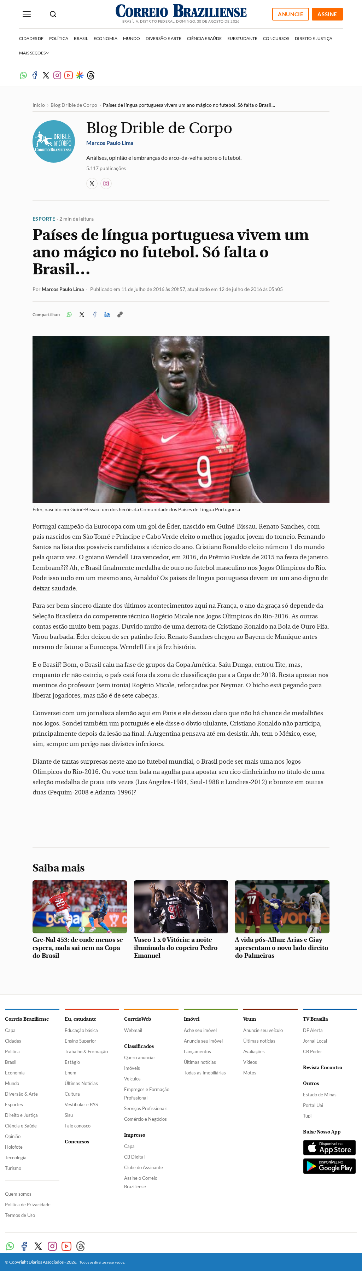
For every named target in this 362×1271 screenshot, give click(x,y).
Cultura (72, 1094)
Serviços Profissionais (146, 1108)
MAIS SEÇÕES (32, 53)
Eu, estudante (80, 1019)
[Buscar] (53, 14)
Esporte (44, 219)
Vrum (249, 1019)
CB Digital (134, 1157)
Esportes (14, 1104)
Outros (311, 1083)
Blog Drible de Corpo (74, 105)
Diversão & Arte (21, 1094)
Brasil (81, 38)
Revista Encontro (322, 1068)
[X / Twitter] (92, 183)
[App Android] (329, 1166)
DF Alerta (313, 1030)
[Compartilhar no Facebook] (94, 315)
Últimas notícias (200, 1062)
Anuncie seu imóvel (203, 1041)
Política (58, 38)
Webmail (133, 1030)
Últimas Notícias (81, 1083)
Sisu (69, 1115)
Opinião (13, 1136)
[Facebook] (34, 75)
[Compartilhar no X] (82, 315)
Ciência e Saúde (204, 38)
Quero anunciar (139, 1057)
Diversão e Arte (163, 38)
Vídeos (250, 1062)
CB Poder (312, 1051)
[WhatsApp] (23, 75)
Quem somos (18, 1194)
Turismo (13, 1168)
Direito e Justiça (313, 38)
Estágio (72, 1062)
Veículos (132, 1078)
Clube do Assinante (143, 1167)
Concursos (276, 38)
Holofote (14, 1147)
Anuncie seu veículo (263, 1030)
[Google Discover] (80, 75)
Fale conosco (77, 1126)
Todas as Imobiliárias (205, 1072)
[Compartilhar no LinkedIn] (107, 315)
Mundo (131, 38)
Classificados (139, 1046)
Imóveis (132, 1068)
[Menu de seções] (27, 14)
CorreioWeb (137, 1019)
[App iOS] (329, 1148)
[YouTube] (68, 75)
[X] (46, 75)
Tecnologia (16, 1157)
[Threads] (91, 75)
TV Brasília (315, 1019)
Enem (70, 1072)
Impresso (134, 1135)
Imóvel (191, 1019)
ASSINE (327, 14)
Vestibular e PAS (81, 1104)
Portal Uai (313, 1105)
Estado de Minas (320, 1094)
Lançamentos (197, 1051)
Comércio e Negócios (145, 1119)
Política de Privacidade (28, 1204)
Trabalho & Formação (86, 1051)
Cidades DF (31, 38)
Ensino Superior (80, 1041)
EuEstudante (242, 38)
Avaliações (254, 1051)
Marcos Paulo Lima (63, 289)
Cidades (13, 1041)
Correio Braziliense (27, 1019)
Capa (10, 1030)
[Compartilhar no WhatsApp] (69, 315)
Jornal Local (315, 1041)
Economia (105, 38)
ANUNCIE (290, 14)
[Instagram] (57, 75)
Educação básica (81, 1030)
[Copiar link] (120, 315)
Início (39, 105)
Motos (249, 1072)
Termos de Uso (20, 1215)
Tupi (307, 1116)
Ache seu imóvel (200, 1030)
